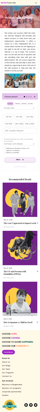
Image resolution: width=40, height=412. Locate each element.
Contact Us (7, 376)
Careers (5, 395)
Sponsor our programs (11, 388)
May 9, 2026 (8, 319)
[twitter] (31, 405)
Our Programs (8, 373)
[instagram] (35, 405)
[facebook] (26, 405)
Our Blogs (6, 365)
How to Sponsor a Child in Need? (18, 322)
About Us (6, 362)
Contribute (8, 352)
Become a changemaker (12, 384)
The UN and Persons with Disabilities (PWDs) (15, 272)
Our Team (6, 369)
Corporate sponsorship (11, 392)
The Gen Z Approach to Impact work (20, 223)
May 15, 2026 (8, 268)
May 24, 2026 (8, 220)
